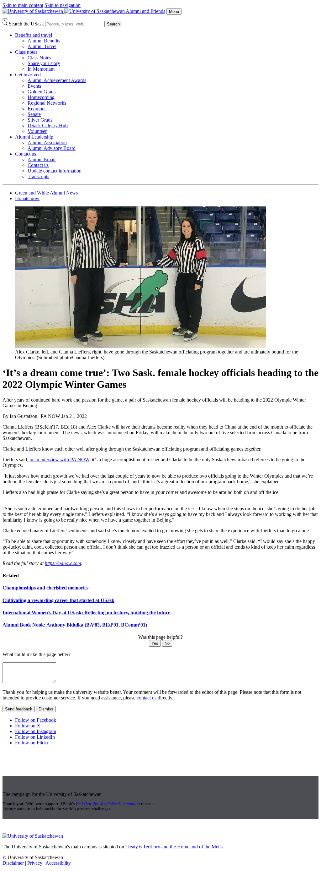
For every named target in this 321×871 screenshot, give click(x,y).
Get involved (28, 74)
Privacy (34, 863)
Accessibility (58, 863)
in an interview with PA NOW (59, 459)
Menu (174, 11)
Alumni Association (47, 142)
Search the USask (26, 23)
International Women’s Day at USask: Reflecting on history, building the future (86, 612)
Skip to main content (23, 5)
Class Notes (39, 57)
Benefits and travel (33, 35)
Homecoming (41, 97)
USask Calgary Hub (48, 125)
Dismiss (46, 709)
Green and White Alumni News (46, 192)
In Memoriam (41, 69)
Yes (154, 643)
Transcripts (38, 176)
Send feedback (18, 709)
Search (113, 24)
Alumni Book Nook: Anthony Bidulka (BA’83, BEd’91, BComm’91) (75, 624)
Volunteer (37, 131)
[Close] (5, 19)
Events (34, 86)
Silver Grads (40, 120)
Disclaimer (13, 863)
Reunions (37, 108)
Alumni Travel (42, 46)
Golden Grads (41, 91)
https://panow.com (63, 563)
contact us (146, 697)
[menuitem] (166, 40)
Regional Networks (47, 103)
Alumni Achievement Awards (57, 80)
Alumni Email (41, 159)
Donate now (27, 198)
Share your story (44, 63)
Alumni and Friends (145, 11)
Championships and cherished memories (45, 587)
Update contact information (55, 170)
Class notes (26, 52)
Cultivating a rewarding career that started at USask (58, 600)
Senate (34, 114)
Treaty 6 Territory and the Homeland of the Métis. (174, 846)
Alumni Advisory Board (52, 148)
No (167, 643)
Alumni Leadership (34, 137)
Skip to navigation (63, 5)
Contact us (25, 153)
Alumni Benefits (44, 40)
